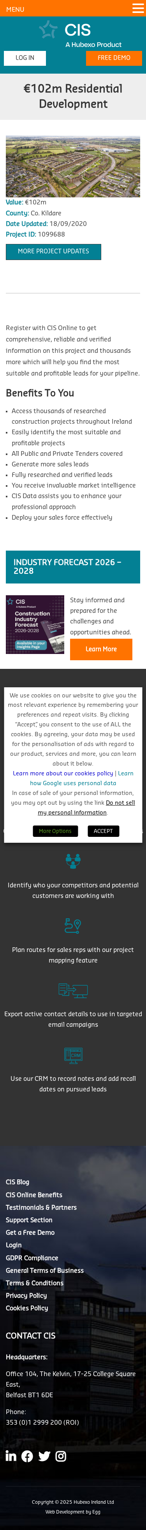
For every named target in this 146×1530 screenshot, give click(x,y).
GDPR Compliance (32, 1258)
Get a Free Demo (30, 1233)
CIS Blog (17, 1182)
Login (14, 1245)
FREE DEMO (114, 58)
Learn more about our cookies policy (64, 774)
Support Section (29, 1220)
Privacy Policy (26, 1296)
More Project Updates (53, 252)
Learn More (101, 649)
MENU (15, 10)
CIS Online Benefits (34, 1195)
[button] (138, 9)
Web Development (66, 1512)
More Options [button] (55, 831)
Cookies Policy (27, 1308)
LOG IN (25, 58)
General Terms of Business (45, 1271)
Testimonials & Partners (41, 1208)
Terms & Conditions (34, 1283)
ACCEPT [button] (103, 831)
